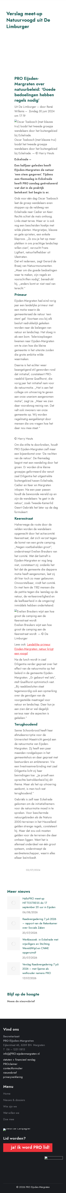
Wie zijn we (10, 1106)
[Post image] (13, 902)
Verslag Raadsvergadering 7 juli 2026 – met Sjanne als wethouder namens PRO (40, 968)
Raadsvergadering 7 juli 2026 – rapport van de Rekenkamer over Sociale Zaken (39, 923)
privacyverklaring (13, 1077)
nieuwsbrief (10, 1073)
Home (6, 1094)
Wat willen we (11, 1113)
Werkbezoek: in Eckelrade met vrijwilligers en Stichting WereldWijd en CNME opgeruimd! (40, 946)
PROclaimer (10, 1064)
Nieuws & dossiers (14, 1100)
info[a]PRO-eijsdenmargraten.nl (21, 1054)
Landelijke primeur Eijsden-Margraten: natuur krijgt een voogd (34, 649)
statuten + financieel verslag (19, 1060)
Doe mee (8, 1119)
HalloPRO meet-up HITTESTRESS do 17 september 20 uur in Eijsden (38, 903)
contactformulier (12, 1068)
